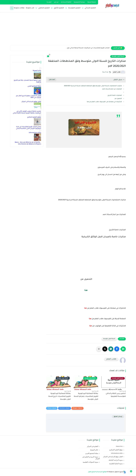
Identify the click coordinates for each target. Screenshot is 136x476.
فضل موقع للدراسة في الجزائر (31, 101)
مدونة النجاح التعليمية (116, 463)
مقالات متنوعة (19, 8)
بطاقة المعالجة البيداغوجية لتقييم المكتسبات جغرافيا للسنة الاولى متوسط (86, 396)
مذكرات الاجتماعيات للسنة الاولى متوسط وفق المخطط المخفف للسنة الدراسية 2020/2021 (93, 86)
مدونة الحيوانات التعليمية (90, 462)
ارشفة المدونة (92, 2)
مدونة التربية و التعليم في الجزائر (91, 457)
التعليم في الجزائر (92, 446)
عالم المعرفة (37, 70)
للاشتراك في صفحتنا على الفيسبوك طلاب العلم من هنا (104, 102)
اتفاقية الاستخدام (66, 2)
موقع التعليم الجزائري (34, 117)
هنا (86, 290)
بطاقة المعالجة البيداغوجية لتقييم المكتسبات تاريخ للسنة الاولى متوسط (59, 396)
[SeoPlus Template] (124, 472)
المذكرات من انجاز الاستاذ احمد (112, 89)
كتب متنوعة (30, 8)
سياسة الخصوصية (79, 2)
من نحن (56, 2)
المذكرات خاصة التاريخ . (114, 95)
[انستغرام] (11, 2)
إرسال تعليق (118, 416)
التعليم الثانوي (59, 8)
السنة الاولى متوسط (118, 56)
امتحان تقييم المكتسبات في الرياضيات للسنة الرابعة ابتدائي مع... (88, 48)
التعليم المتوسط (74, 8)
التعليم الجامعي (44, 8)
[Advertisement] (68, 30)
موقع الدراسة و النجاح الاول (97, 472)
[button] (116, 348)
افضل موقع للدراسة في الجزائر (113, 456)
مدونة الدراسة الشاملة (116, 460)
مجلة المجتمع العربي (34, 86)
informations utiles (35, 132)
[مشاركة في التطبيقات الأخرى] (98, 348)
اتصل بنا (49, 2)
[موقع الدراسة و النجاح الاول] (112, 6)
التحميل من (118, 98)
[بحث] (11, 8)
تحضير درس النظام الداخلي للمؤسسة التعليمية (116, 395)
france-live (119, 446)
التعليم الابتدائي (90, 8)
